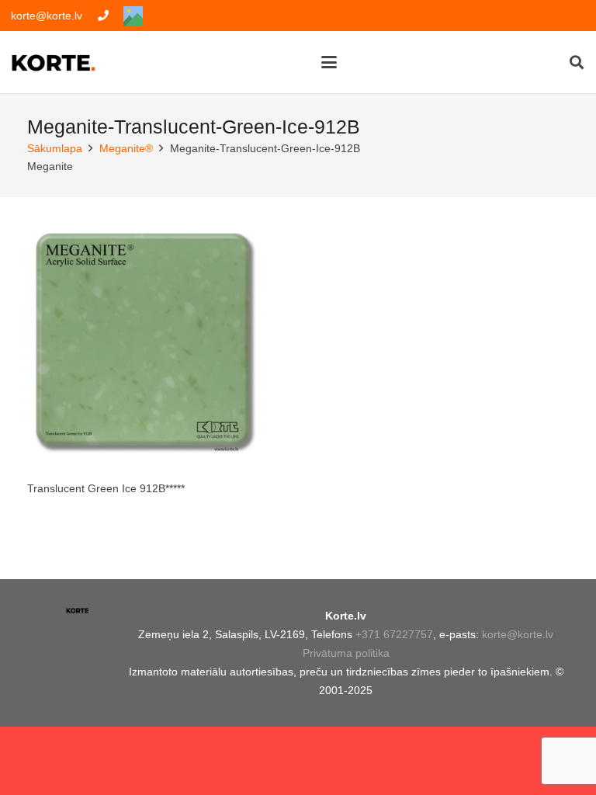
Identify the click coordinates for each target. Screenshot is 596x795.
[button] (328, 62)
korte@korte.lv (517, 634)
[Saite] (103, 15)
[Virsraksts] (133, 16)
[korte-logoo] (78, 615)
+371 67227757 (394, 634)
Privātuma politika (346, 653)
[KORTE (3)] (53, 62)
